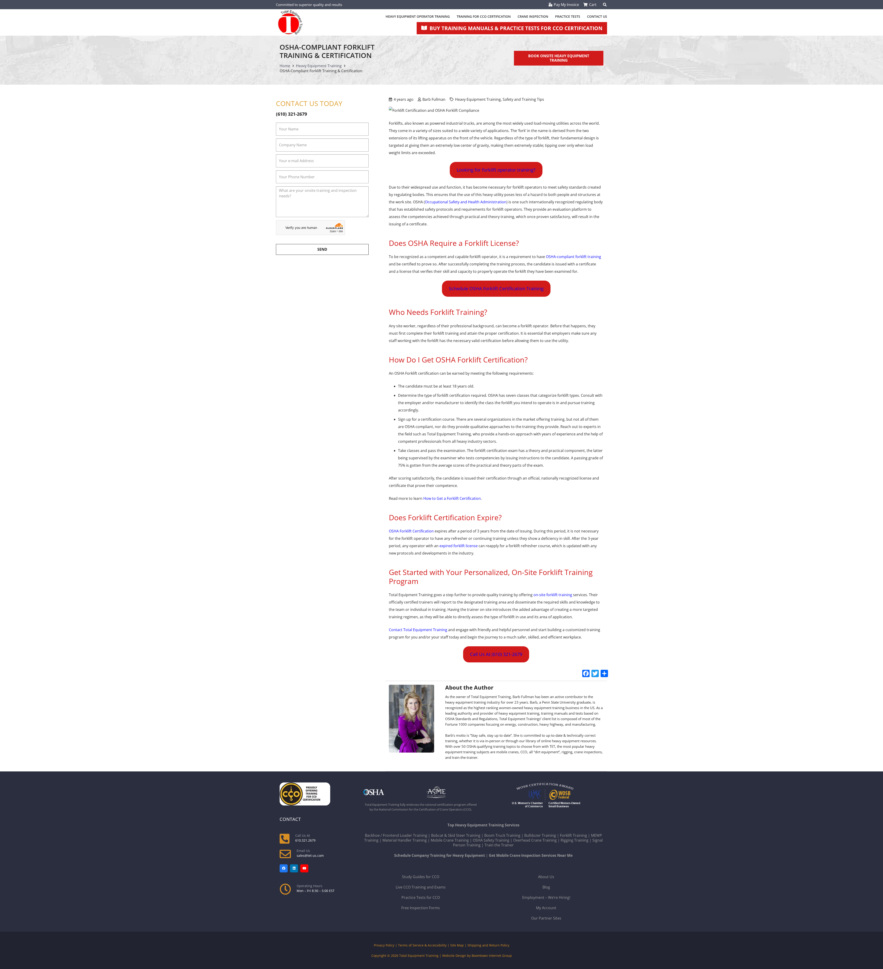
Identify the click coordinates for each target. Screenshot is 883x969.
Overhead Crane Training (535, 840)
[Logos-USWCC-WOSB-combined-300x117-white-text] (546, 795)
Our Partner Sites (546, 918)
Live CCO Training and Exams (421, 887)
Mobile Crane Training (450, 840)
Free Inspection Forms (420, 907)
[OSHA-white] (389, 792)
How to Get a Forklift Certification (452, 498)
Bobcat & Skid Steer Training (455, 835)
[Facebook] (284, 868)
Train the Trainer (499, 845)
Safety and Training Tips (523, 99)
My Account (546, 907)
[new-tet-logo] (290, 22)
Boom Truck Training (502, 835)
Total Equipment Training (419, 955)
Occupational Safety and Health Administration (465, 201)
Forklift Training (573, 835)
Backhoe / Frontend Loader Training (396, 835)
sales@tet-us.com (310, 855)
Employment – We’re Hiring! (546, 897)
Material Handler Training (404, 840)
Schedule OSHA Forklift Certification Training (496, 288)
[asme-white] (452, 792)
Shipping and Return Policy (488, 945)
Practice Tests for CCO (420, 897)
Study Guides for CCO (420, 876)
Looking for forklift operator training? (496, 170)
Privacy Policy (384, 945)
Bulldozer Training (540, 835)
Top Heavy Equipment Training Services (483, 825)
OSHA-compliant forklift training (573, 256)
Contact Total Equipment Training (418, 629)
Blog (546, 887)
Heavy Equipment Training (478, 99)
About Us (546, 876)
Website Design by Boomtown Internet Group (477, 955)
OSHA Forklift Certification (411, 531)
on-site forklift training (552, 594)
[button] (605, 4)
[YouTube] (304, 868)
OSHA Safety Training (491, 840)
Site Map (457, 945)
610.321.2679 (305, 840)
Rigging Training (574, 840)
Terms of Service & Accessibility (422, 945)
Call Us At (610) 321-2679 (496, 654)
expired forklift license (458, 545)
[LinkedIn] (294, 868)
